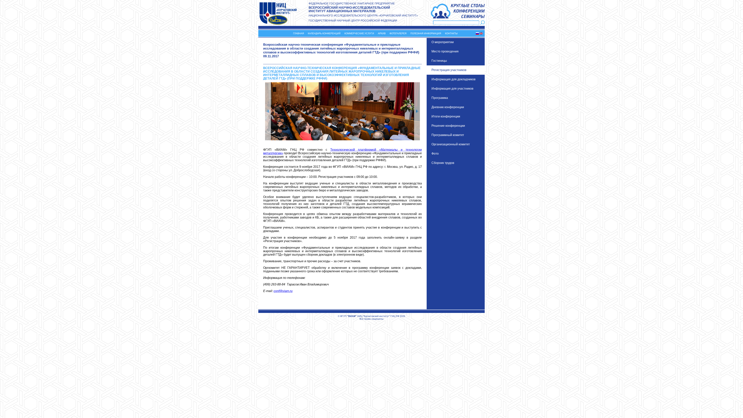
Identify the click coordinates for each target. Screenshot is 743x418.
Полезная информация (425, 33)
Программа (439, 97)
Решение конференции (448, 125)
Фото (435, 153)
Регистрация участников (449, 70)
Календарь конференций (324, 33)
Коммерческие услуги (359, 33)
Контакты (451, 33)
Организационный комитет (450, 144)
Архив (382, 33)
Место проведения (445, 51)
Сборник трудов (442, 162)
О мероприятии (442, 42)
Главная (298, 33)
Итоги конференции (445, 116)
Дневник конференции (447, 107)
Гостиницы (439, 60)
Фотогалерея (398, 33)
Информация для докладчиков (453, 79)
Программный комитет (447, 135)
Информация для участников (452, 88)
